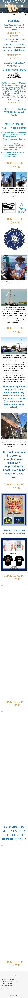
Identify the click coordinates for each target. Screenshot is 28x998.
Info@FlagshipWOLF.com (11, 981)
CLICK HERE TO (14, 33)
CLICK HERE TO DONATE (14, 164)
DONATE (14, 36)
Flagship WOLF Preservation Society (14, 5)
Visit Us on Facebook (6, 989)
